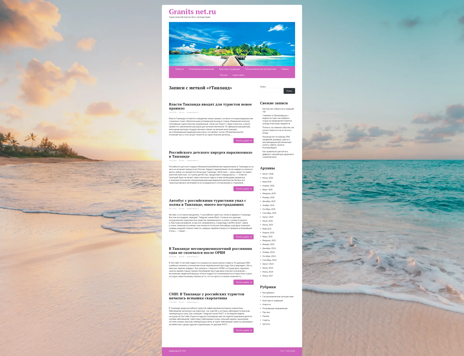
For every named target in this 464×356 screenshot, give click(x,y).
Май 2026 (266, 181)
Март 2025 (267, 236)
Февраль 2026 (269, 193)
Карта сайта (238, 75)
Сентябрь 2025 (269, 213)
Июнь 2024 (267, 271)
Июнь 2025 (267, 224)
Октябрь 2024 (268, 256)
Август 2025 (267, 217)
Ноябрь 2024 (268, 252)
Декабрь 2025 (269, 201)
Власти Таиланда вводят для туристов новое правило (210, 106)
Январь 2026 (268, 197)
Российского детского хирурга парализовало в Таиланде (210, 154)
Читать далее (242, 140)
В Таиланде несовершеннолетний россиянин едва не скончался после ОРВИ (210, 250)
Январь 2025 (268, 244)
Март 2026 (267, 189)
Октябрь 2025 (268, 209)
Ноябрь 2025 (268, 205)
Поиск (263, 86)
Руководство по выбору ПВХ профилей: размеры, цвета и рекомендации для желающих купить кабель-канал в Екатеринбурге (276, 142)
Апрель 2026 (268, 185)
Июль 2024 (267, 268)
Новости (179, 69)
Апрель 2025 (268, 232)
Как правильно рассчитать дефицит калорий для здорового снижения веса (278, 154)
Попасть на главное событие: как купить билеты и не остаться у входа (278, 130)
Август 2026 (267, 173)
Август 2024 (267, 264)
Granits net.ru (192, 11)
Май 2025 (266, 228)
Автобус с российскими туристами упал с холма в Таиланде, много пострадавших (207, 202)
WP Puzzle (291, 351)
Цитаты (266, 324)
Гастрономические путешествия (260, 69)
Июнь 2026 (267, 177)
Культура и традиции (229, 69)
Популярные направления (201, 69)
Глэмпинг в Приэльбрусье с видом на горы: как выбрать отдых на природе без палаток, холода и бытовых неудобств (277, 119)
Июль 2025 (267, 221)
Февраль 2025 (269, 240)
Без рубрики (268, 292)
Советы (285, 69)
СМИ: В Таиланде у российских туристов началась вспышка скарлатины (206, 296)
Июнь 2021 (267, 275)
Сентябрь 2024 (269, 260)
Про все (223, 75)
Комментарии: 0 (193, 112)
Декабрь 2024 (269, 248)
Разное (265, 316)
